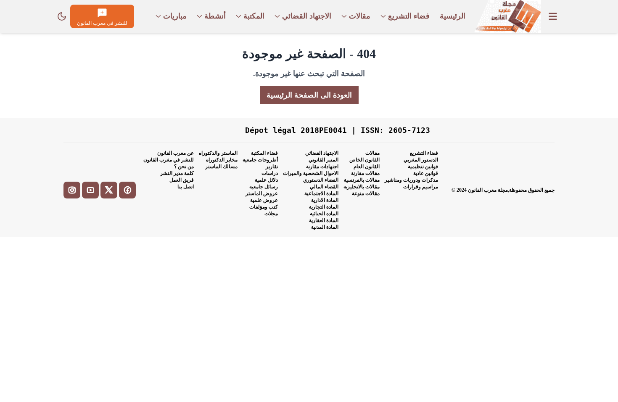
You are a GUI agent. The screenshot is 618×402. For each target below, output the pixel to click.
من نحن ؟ (184, 166)
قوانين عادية (425, 173)
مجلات (271, 214)
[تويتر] (109, 190)
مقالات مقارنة (365, 173)
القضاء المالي (324, 187)
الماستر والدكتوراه (218, 153)
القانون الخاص (364, 160)
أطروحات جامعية (260, 160)
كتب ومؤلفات (263, 207)
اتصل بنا (185, 187)
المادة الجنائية (324, 214)
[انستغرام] (72, 190)
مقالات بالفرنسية (362, 180)
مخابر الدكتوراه (222, 160)
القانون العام (367, 166)
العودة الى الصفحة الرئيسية (309, 95)
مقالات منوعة (366, 193)
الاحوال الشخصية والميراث (310, 173)
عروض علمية (264, 200)
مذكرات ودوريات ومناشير (411, 180)
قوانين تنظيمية (423, 166)
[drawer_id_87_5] (552, 16)
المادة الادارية (324, 200)
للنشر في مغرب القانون (168, 160)
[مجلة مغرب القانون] (507, 16)
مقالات (372, 153)
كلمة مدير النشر (177, 173)
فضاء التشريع (424, 153)
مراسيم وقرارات (420, 187)
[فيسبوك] (127, 190)
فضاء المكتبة (264, 153)
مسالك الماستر (221, 166)
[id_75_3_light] (62, 16)
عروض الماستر (262, 193)
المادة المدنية (324, 227)
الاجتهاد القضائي (321, 153)
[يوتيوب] (90, 190)
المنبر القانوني (323, 160)
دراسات (269, 173)
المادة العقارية (323, 220)
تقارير (272, 166)
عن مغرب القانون (175, 153)
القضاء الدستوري (320, 180)
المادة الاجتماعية (321, 193)
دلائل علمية (266, 180)
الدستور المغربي (421, 160)
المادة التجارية (323, 207)
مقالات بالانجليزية (361, 187)
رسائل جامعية (263, 187)
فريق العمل (181, 180)
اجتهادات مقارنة (322, 166)
